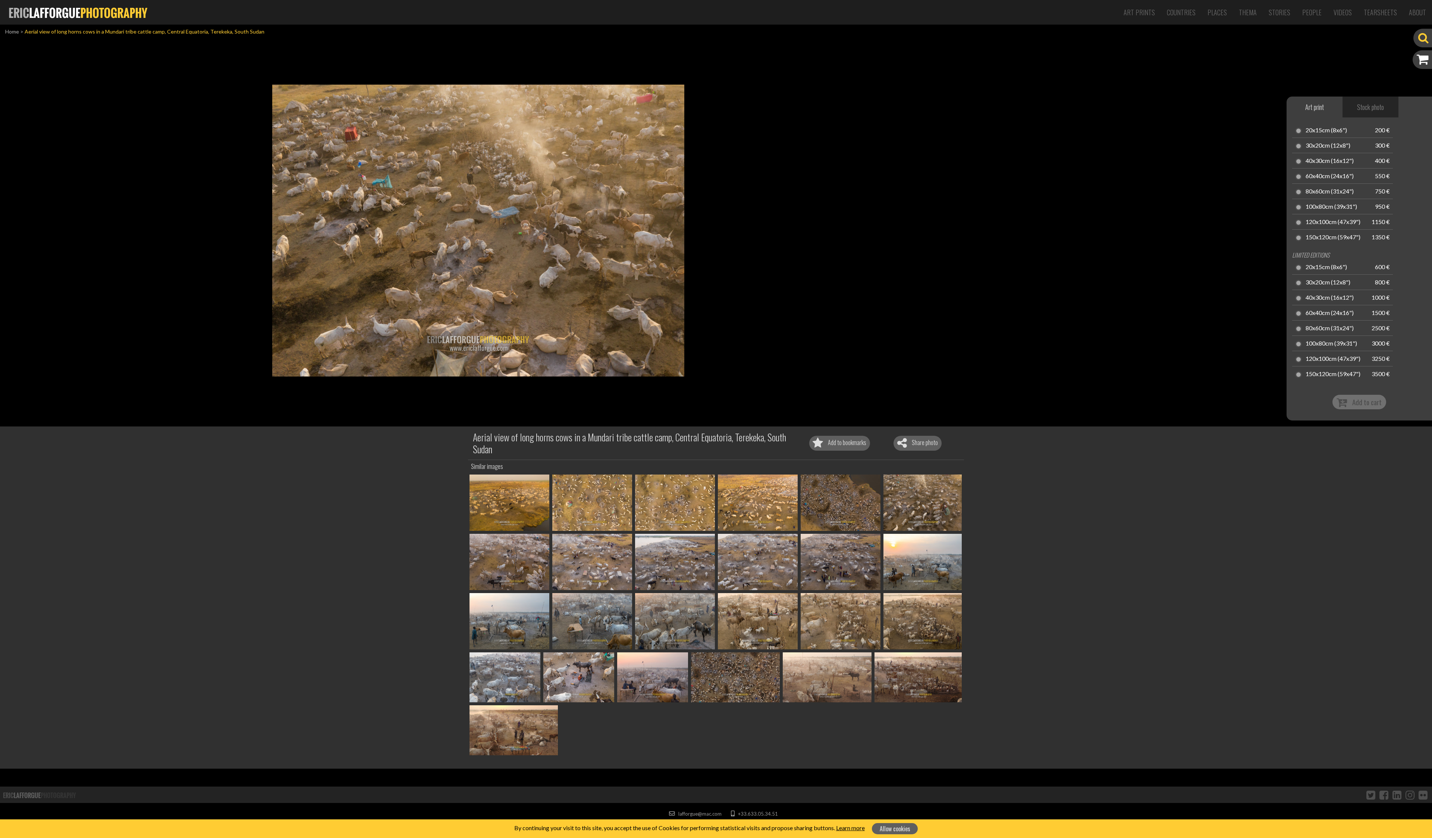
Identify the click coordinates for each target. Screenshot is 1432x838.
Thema (1248, 12)
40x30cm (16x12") (1330, 161)
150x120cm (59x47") (1333, 237)
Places (1217, 12)
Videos (1343, 12)
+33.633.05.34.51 (757, 814)
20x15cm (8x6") (1326, 130)
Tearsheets (1380, 12)
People (1312, 12)
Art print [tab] (1314, 107)
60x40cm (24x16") (1330, 176)
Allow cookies (895, 828)
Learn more (850, 827)
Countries (1181, 12)
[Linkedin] (1396, 794)
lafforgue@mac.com (699, 814)
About (1417, 12)
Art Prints (1139, 12)
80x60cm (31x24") (1330, 192)
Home (12, 31)
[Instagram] (1410, 794)
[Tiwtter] (1370, 794)
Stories (1279, 12)
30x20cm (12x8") (1328, 146)
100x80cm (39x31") (1331, 207)
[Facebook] (1383, 794)
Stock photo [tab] (1370, 107)
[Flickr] (1423, 794)
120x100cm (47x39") (1333, 222)
